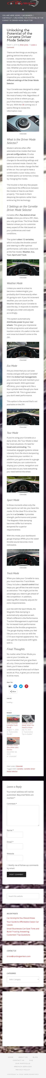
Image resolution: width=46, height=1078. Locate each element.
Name (10, 830)
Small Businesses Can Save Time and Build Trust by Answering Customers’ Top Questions (23, 931)
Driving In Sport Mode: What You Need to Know (28, 725)
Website (10, 853)
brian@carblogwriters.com (18, 956)
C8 (23, 104)
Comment (12, 803)
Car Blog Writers (23, 3)
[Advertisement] (23, 1019)
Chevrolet (19, 766)
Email (10, 842)
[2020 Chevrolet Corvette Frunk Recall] (13, 718)
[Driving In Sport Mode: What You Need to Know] (28, 718)
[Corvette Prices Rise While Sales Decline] (13, 741)
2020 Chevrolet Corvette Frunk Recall (12, 725)
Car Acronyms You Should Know (21, 918)
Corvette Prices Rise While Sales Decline (12, 747)
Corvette (20, 769)
